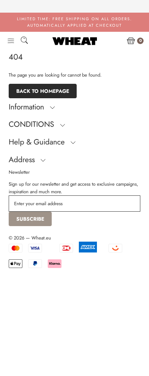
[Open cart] (131, 41)
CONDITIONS (32, 124)
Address (23, 159)
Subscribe (30, 218)
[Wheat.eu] (74, 41)
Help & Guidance (38, 142)
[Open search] (24, 41)
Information (27, 106)
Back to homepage (42, 91)
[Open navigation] (11, 41)
